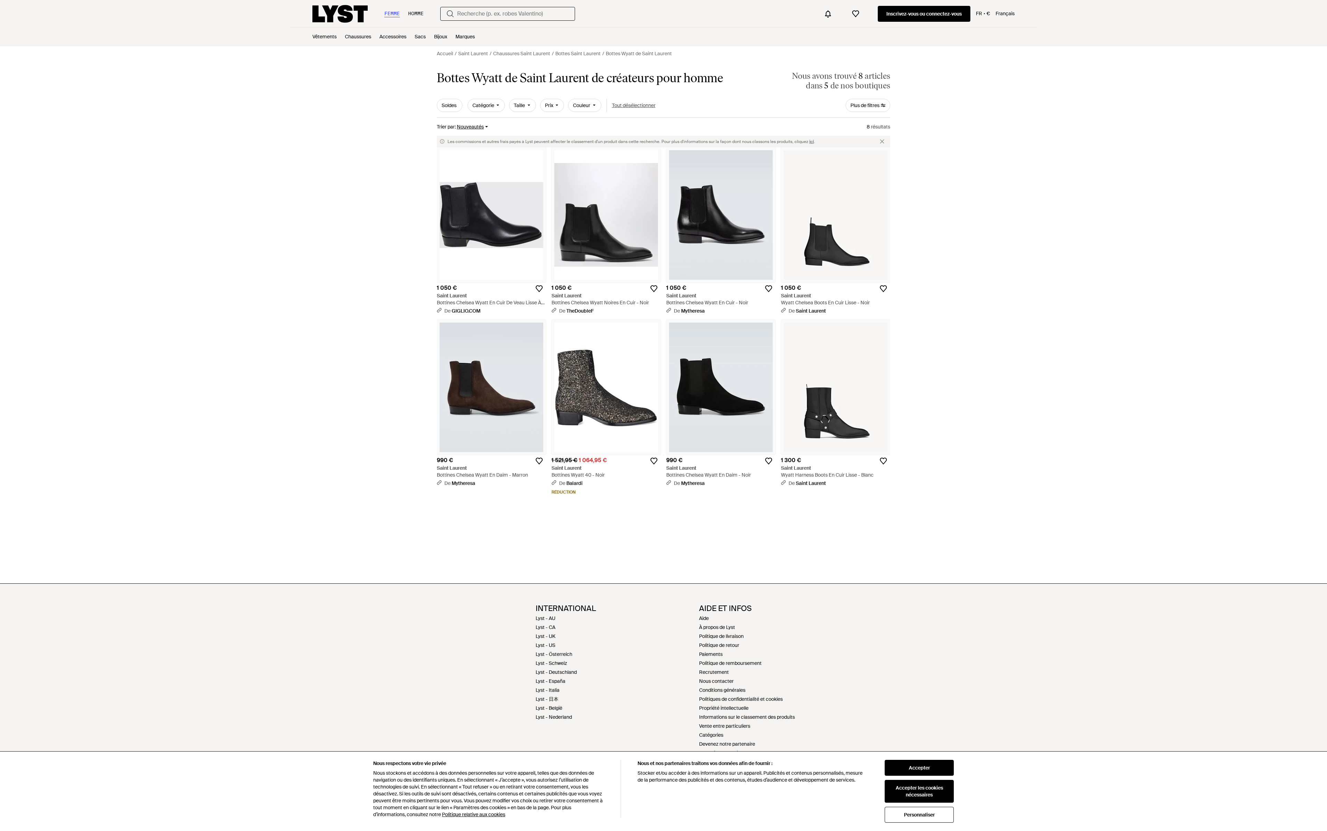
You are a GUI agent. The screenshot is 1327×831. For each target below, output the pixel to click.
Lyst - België (549, 708)
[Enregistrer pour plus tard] (539, 289)
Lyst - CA (545, 627)
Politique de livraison (721, 636)
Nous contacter (716, 681)
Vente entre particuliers (724, 726)
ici (811, 141)
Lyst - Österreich (554, 654)
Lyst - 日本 (547, 699)
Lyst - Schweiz (551, 663)
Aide (704, 618)
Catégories (711, 735)
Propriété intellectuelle (724, 708)
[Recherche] (450, 14)
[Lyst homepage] (340, 14)
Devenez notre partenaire (727, 744)
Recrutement (714, 672)
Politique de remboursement (730, 663)
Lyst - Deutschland (556, 672)
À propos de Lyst (717, 627)
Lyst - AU (545, 618)
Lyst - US (545, 645)
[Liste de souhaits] (855, 14)
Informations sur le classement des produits (747, 717)
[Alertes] (828, 14)
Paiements (711, 654)
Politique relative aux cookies (473, 814)
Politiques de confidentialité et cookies (741, 699)
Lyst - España (550, 681)
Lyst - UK (545, 636)
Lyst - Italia (547, 690)
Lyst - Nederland (554, 717)
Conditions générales (722, 690)
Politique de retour (719, 645)
